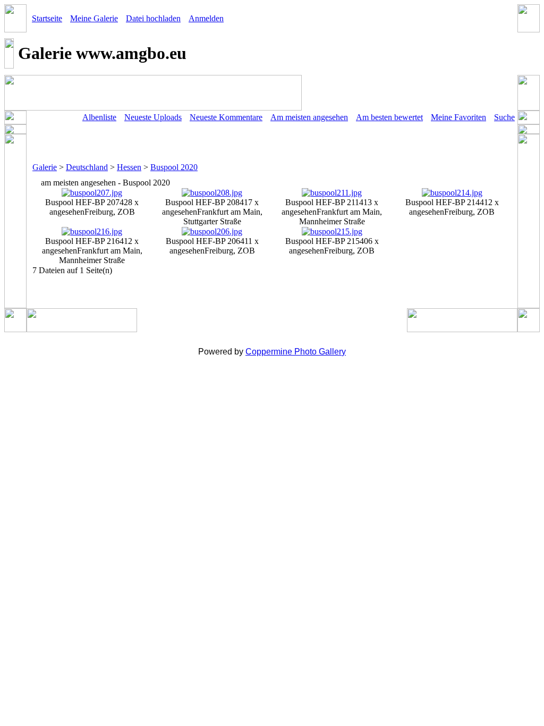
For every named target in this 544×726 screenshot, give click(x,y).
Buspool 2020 (174, 167)
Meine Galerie (94, 18)
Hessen (129, 167)
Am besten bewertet (389, 117)
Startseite (47, 18)
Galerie (44, 167)
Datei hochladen (153, 18)
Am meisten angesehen (309, 117)
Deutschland (87, 167)
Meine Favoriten (458, 117)
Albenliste (99, 117)
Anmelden (206, 18)
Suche (504, 117)
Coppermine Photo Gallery (295, 351)
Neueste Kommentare (226, 117)
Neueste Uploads (153, 117)
